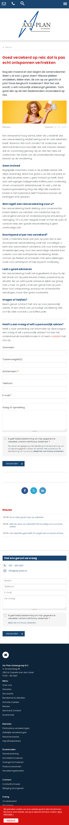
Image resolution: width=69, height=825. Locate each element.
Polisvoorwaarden (11, 766)
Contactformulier (11, 784)
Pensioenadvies (10, 736)
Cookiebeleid (9, 801)
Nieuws (8, 47)
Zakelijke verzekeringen (14, 732)
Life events (7, 693)
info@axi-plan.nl (18, 570)
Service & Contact (11, 710)
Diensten (7, 689)
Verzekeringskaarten (13, 770)
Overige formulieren (13, 762)
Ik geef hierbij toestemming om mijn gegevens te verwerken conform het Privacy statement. (31, 440)
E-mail (6, 395)
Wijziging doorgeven (13, 788)
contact (55, 336)
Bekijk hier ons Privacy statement (49, 451)
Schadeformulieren (12, 758)
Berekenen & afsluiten (13, 697)
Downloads (8, 714)
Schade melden (10, 702)
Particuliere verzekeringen (16, 728)
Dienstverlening (10, 753)
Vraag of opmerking (13, 407)
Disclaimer (7, 805)
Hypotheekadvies (11, 741)
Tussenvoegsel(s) (12, 359)
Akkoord (11, 820)
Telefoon (7, 383)
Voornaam (8, 347)
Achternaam (10, 371)
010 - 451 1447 (16, 565)
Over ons (7, 685)
